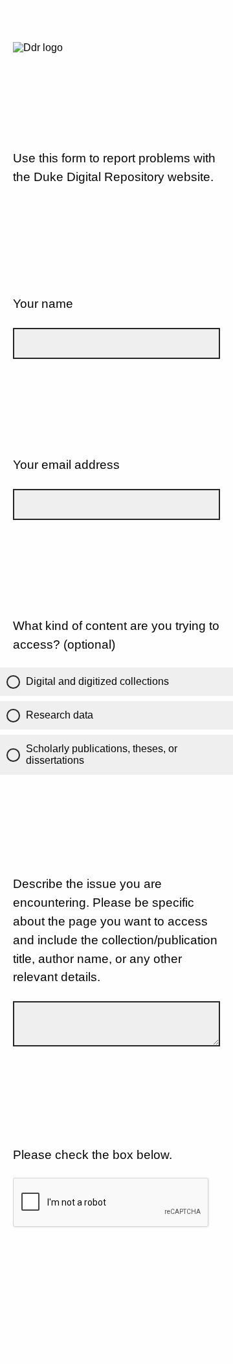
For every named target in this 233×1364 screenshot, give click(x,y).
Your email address (66, 464)
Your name (43, 303)
